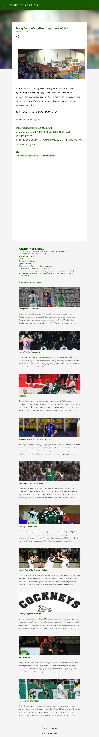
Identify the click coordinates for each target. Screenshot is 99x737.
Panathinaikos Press (23, 5)
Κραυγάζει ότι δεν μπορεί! (29, 352)
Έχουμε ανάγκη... (25, 263)
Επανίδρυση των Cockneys (30, 614)
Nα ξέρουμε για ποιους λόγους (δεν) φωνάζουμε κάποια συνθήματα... (47, 273)
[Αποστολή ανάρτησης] (17, 153)
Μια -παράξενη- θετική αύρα (31, 483)
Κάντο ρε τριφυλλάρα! (28, 527)
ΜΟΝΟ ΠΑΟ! (24, 276)
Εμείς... (21, 258)
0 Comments (25, 31)
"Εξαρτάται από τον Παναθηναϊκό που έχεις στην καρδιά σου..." (44, 251)
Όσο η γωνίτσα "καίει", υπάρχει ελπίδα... (35, 266)
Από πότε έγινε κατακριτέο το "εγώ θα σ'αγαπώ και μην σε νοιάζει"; (46, 271)
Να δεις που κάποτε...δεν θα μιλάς (32, 254)
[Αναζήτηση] (43, 5)
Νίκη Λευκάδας (49, 156)
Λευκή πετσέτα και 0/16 (29, 309)
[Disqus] (49, 204)
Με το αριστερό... (26, 657)
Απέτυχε (22, 396)
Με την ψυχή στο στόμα (29, 701)
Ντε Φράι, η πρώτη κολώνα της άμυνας (35, 439)
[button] (17, 36)
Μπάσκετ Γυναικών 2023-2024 (28, 156)
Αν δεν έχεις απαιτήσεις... (29, 256)
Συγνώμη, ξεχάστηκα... (28, 261)
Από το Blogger (51, 728)
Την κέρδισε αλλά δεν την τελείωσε (33, 570)
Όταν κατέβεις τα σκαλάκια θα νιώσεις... (35, 268)
